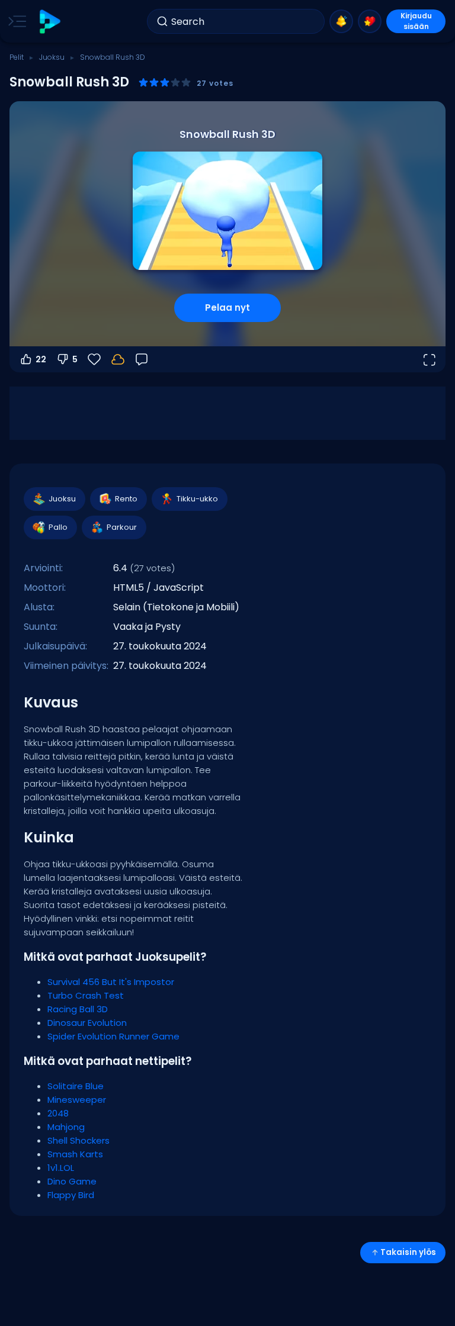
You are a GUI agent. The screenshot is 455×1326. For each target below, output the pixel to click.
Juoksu (52, 57)
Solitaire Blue (75, 1086)
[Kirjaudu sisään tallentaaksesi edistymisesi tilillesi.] (118, 359)
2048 (58, 1113)
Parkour (122, 527)
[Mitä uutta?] (341, 21)
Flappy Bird (70, 1195)
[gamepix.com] (49, 22)
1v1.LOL (60, 1167)
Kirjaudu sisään (416, 21)
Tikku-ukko (197, 498)
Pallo (58, 527)
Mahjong (66, 1127)
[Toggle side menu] (15, 21)
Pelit (16, 57)
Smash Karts (75, 1154)
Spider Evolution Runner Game (113, 1036)
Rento (126, 498)
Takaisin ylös (408, 1252)
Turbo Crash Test (85, 995)
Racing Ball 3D (77, 1009)
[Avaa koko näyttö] (429, 359)
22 (41, 359)
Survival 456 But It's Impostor (110, 982)
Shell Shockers (78, 1140)
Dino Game (72, 1181)
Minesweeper (76, 1099)
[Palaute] (141, 359)
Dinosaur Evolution (87, 1022)
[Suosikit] (370, 21)
